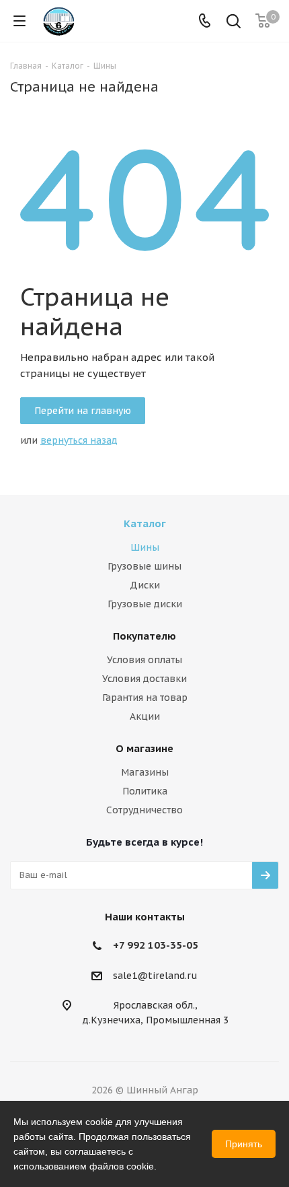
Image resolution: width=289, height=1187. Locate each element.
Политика (144, 791)
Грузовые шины (144, 566)
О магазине (144, 748)
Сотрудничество (144, 810)
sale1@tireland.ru (155, 976)
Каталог (145, 523)
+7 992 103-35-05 (155, 945)
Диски (145, 585)
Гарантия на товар (145, 697)
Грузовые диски (145, 604)
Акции (145, 716)
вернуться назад (79, 440)
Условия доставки (144, 679)
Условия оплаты (144, 660)
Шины (144, 547)
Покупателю (144, 636)
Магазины (145, 772)
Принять (243, 1144)
